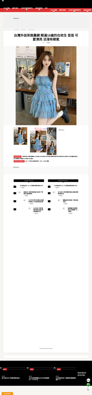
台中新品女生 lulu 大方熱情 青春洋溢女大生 (31, 185)
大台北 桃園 (6, 8)
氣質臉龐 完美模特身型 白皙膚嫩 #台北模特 (72, 209)
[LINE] (88, 384)
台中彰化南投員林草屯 (27, 8)
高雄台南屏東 (38, 8)
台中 (26, 161)
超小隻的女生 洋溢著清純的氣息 (11, 378)
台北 (41, 161)
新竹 (46, 8)
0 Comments (31, 29)
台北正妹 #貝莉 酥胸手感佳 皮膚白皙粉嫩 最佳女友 (38, 209)
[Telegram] (88, 380)
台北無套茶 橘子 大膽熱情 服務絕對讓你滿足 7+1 (67, 378)
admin (48, 42)
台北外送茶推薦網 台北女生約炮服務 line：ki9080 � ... (39, 378)
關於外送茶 (15, 8)
